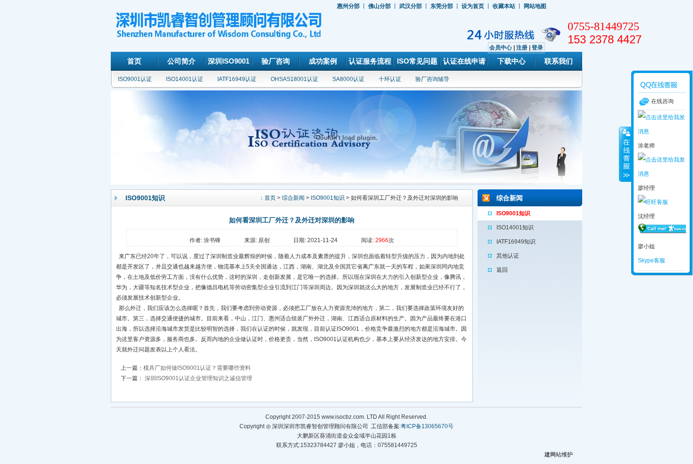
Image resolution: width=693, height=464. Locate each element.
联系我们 (558, 61)
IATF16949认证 (236, 79)
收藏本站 (504, 6)
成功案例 (323, 61)
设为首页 (473, 6)
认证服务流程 (370, 61)
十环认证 (390, 79)
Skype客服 (651, 260)
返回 (502, 270)
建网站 (552, 454)
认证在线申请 (464, 61)
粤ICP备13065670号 (427, 426)
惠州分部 (348, 6)
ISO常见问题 (417, 61)
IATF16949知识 (516, 241)
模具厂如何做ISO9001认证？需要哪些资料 (197, 368)
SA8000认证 (348, 79)
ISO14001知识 (515, 227)
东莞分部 (441, 6)
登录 (537, 47)
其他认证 (507, 255)
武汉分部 (410, 6)
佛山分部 (379, 6)
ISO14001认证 (184, 79)
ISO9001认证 (135, 79)
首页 (134, 61)
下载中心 (511, 61)
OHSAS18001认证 (294, 79)
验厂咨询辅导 (432, 79)
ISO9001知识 (328, 198)
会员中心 (500, 47)
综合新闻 (293, 198)
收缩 (625, 154)
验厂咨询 (276, 61)
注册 (522, 47)
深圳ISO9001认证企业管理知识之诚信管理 (197, 378)
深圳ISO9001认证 (228, 64)
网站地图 (535, 6)
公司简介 (181, 61)
